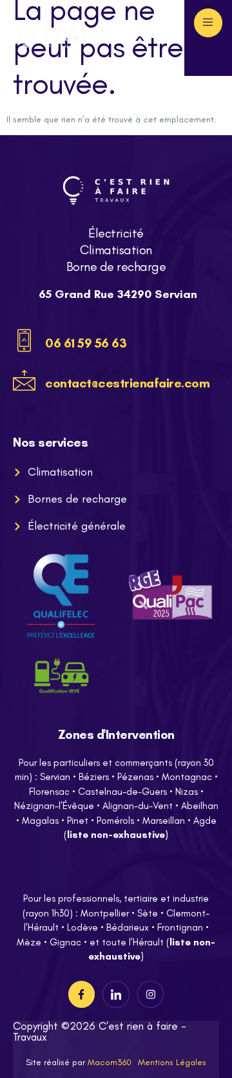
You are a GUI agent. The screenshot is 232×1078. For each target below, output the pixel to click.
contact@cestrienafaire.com (127, 383)
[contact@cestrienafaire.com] (24, 380)
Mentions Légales (172, 1062)
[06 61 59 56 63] (24, 341)
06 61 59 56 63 (85, 343)
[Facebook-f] (81, 994)
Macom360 (109, 1062)
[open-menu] (208, 22)
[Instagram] (150, 994)
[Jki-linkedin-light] (116, 994)
